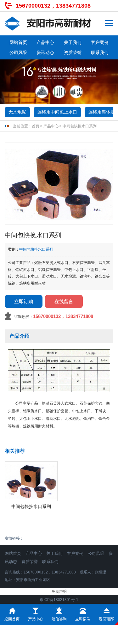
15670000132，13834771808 (53, 6)
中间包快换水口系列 (80, 126)
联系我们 (100, 52)
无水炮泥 (17, 111)
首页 (35, 126)
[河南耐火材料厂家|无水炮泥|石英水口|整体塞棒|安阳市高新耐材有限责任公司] (48, 23)
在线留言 (63, 301)
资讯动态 (45, 52)
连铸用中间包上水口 (57, 111)
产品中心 (45, 42)
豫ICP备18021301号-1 (59, 599)
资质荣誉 (72, 52)
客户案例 (100, 42)
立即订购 (23, 301)
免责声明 (59, 591)
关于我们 (72, 42)
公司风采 (18, 52)
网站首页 (18, 42)
